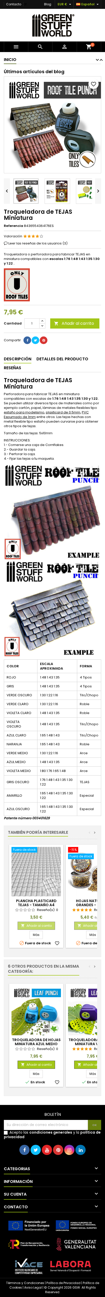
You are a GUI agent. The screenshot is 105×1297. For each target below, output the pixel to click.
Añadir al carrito (74, 323)
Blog (47, 4)
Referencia (13, 226)
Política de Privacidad (63, 1283)
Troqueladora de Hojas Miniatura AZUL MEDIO (36, 1041)
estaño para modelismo (24, 412)
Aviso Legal (33, 1287)
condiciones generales (50, 1132)
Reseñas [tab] (12, 368)
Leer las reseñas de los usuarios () (38, 243)
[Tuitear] (35, 340)
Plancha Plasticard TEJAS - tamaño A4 (36, 902)
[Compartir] (27, 340)
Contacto (13, 4)
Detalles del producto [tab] (62, 359)
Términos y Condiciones (25, 1283)
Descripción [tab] (17, 359)
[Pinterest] (43, 340)
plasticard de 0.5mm (63, 412)
